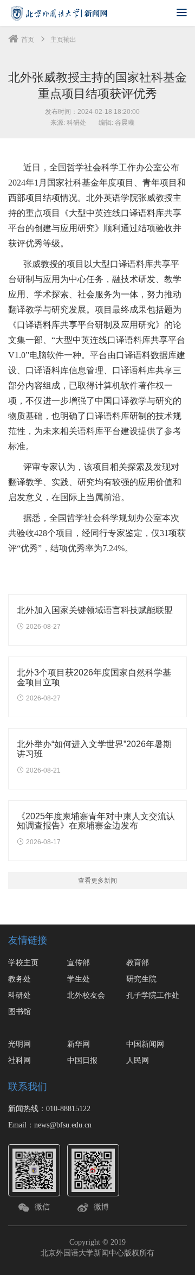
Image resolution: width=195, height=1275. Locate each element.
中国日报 (82, 1060)
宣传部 (78, 962)
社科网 (19, 1060)
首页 (27, 39)
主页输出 (63, 39)
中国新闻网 (145, 1044)
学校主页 (23, 962)
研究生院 (141, 978)
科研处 (19, 995)
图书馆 (19, 1011)
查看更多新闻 (97, 880)
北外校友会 (86, 995)
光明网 (19, 1044)
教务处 (19, 978)
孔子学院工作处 (152, 995)
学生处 (78, 978)
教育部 (137, 962)
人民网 (137, 1060)
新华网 (78, 1044)
